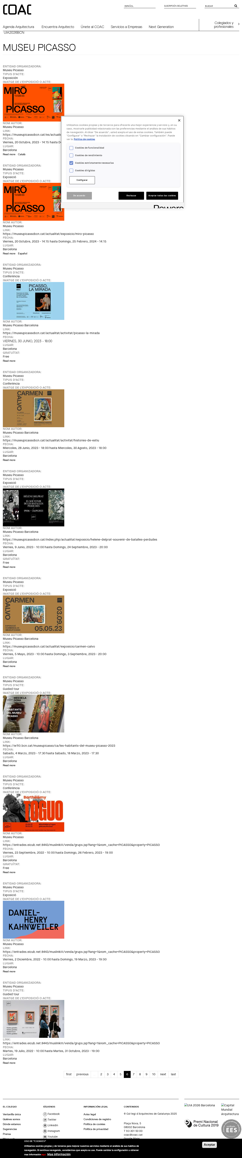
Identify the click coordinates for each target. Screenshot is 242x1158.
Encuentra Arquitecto (58, 26)
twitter (51, 1119)
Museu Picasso (13, 70)
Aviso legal (90, 1114)
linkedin (52, 1125)
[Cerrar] (179, 120)
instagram (53, 1131)
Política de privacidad (96, 1129)
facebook (53, 1114)
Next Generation (161, 26)
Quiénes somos (11, 1119)
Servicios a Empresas (126, 26)
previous (82, 1074)
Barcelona (10, 150)
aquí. (44, 1154)
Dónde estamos (12, 1124)
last (173, 1074)
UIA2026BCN (14, 32)
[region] (122, 162)
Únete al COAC (92, 26)
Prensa (7, 1134)
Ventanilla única (12, 1114)
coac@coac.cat (133, 1134)
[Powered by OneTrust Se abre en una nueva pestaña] (167, 205)
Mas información (59, 1154)
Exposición (10, 78)
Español (22, 253)
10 (153, 1074)
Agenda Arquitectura (18, 26)
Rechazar (131, 195)
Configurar (82, 180)
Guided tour (11, 689)
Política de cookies (94, 1124)
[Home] (17, 9)
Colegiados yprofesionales (223, 24)
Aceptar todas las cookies (162, 195)
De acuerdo (79, 195)
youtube (52, 1136)
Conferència (11, 276)
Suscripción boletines (176, 5)
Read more (9, 154)
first (69, 1074)
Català (21, 154)
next (163, 1074)
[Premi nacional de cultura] (201, 1129)
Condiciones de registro (97, 1119)
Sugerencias (10, 1129)
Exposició (9, 177)
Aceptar (209, 1144)
